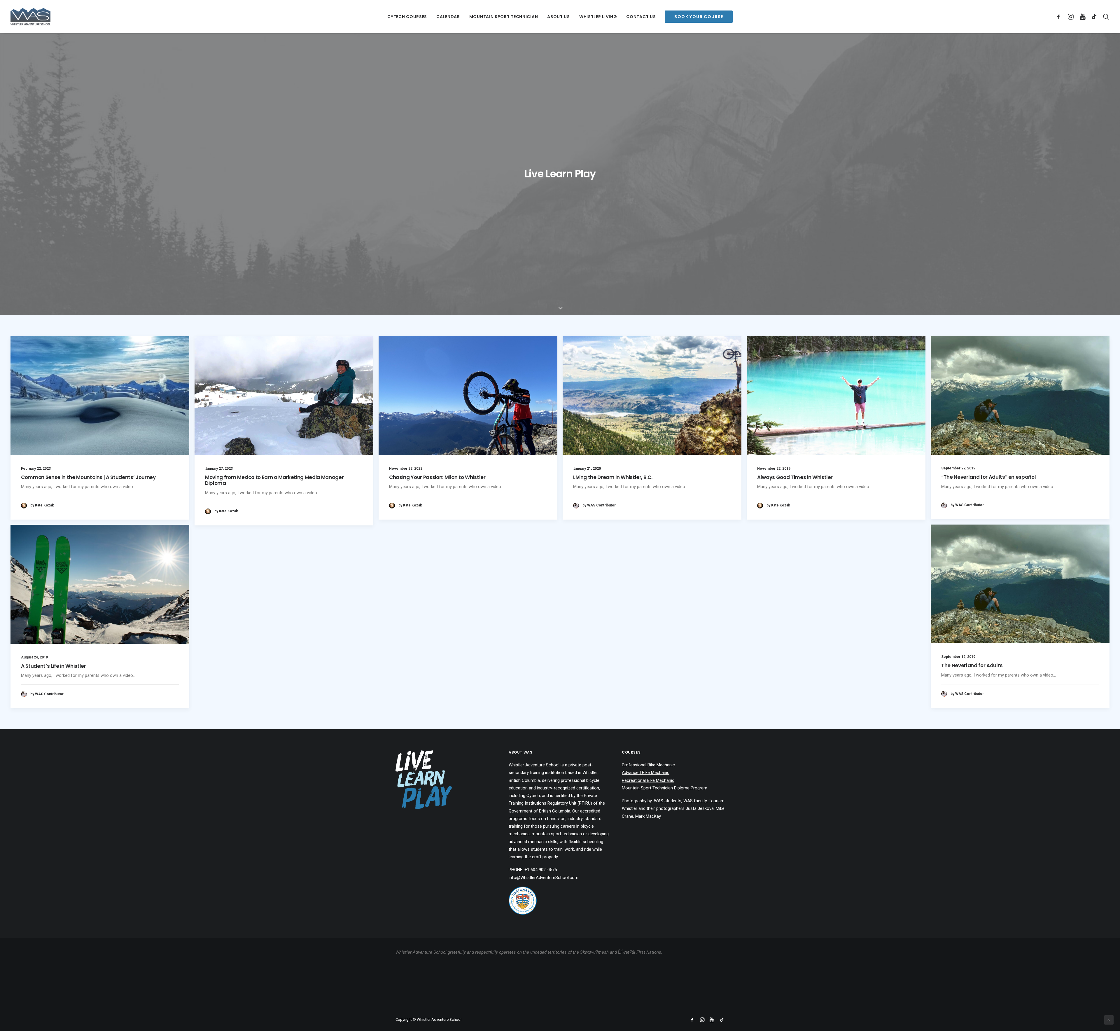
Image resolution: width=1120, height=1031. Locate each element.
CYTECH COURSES (407, 17)
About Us (558, 17)
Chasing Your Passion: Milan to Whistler (437, 477)
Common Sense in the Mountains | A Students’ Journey (88, 477)
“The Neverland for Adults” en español (988, 476)
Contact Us (641, 17)
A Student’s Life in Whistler (53, 666)
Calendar (448, 17)
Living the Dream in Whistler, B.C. (612, 477)
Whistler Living (598, 17)
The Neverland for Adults (972, 665)
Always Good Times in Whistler (795, 477)
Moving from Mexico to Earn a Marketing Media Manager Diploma (274, 480)
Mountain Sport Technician (503, 17)
